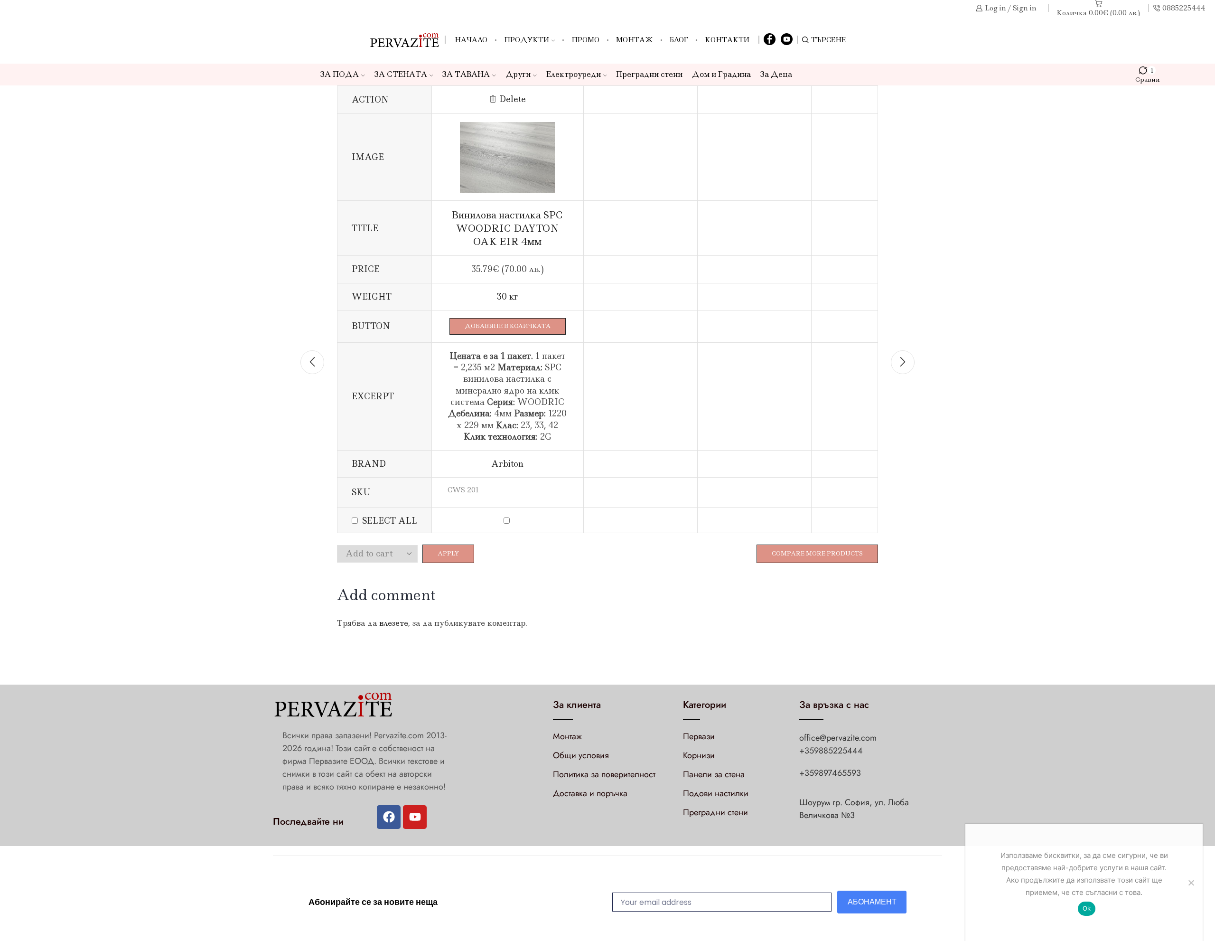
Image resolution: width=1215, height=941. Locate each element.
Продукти (526, 40)
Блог (679, 40)
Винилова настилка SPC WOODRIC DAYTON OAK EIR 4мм (507, 227)
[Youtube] (415, 817)
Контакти (727, 40)
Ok (1087, 908)
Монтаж (634, 40)
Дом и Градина (721, 74)
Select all (389, 521)
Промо (585, 40)
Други (518, 74)
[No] (1191, 882)
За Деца (776, 74)
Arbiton (507, 464)
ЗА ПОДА (339, 74)
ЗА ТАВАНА (466, 74)
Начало (471, 40)
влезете (393, 623)
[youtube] (787, 40)
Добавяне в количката (508, 326)
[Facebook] (770, 40)
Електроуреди (573, 74)
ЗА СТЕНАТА (400, 74)
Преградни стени (649, 74)
